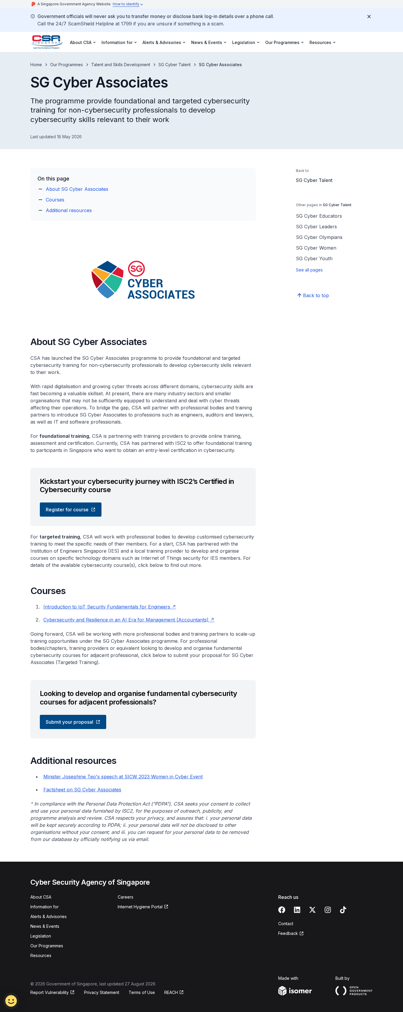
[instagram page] (327, 909)
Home (36, 64)
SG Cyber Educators (319, 216)
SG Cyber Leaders (316, 227)
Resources (40, 955)
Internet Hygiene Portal (140, 906)
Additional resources (69, 210)
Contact (285, 923)
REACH (171, 992)
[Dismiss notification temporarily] (369, 16)
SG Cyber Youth (314, 258)
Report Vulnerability (49, 992)
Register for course (67, 509)
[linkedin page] (297, 909)
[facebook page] (281, 909)
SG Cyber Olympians (319, 237)
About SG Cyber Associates (77, 189)
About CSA (40, 896)
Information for (44, 906)
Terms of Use (142, 992)
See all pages (309, 269)
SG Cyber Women (316, 248)
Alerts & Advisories (48, 916)
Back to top (316, 295)
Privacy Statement (101, 992)
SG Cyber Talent (174, 64)
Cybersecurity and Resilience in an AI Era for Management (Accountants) (126, 620)
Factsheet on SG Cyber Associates (82, 790)
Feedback (288, 933)
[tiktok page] (343, 909)
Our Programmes (66, 64)
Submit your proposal (69, 722)
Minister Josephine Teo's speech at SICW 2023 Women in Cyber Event (123, 777)
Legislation (40, 935)
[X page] (312, 909)
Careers (125, 896)
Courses (55, 200)
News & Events (44, 926)
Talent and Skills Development (120, 64)
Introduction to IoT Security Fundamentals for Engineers (106, 607)
